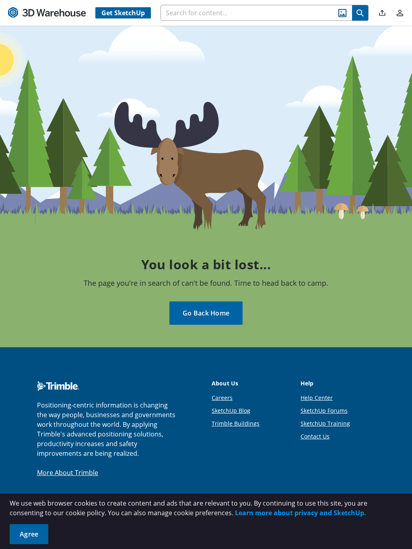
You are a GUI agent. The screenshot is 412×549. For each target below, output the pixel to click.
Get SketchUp (123, 12)
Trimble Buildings (236, 423)
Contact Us (315, 436)
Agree (29, 534)
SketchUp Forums (324, 410)
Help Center (317, 398)
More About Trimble (67, 472)
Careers (222, 398)
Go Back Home (206, 313)
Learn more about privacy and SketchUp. (300, 512)
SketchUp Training (325, 423)
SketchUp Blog (231, 410)
